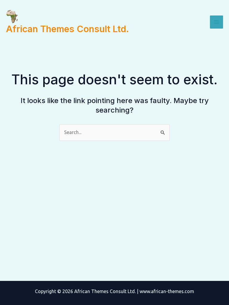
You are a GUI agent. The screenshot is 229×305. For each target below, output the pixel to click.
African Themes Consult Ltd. (67, 29)
